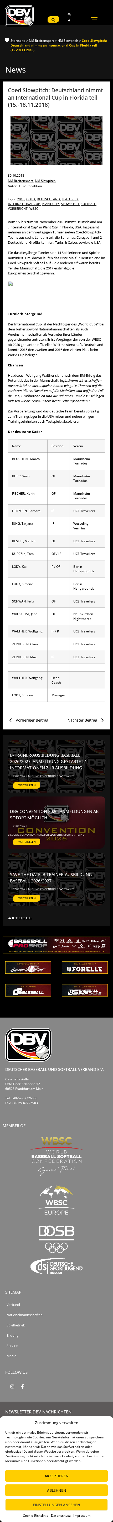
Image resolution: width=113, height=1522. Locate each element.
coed (31, 199)
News (60, 776)
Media (11, 1356)
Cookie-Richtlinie (35, 1515)
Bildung (34, 776)
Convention (48, 776)
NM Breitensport (41, 40)
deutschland (49, 199)
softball (88, 204)
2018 (21, 199)
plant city (51, 204)
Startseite (18, 40)
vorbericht (18, 208)
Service (12, 1346)
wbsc (33, 208)
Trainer (69, 776)
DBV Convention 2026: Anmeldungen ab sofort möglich (54, 815)
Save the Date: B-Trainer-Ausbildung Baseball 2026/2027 (51, 878)
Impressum (81, 1515)
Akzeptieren (57, 1475)
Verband (13, 1305)
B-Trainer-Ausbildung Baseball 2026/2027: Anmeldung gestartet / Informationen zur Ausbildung (48, 761)
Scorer (70, 834)
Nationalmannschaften (25, 1315)
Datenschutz (61, 1515)
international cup (24, 204)
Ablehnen (56, 1490)
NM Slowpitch (68, 40)
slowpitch (70, 204)
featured (70, 199)
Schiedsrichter (54, 834)
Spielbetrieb (16, 1325)
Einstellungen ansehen (56, 1504)
